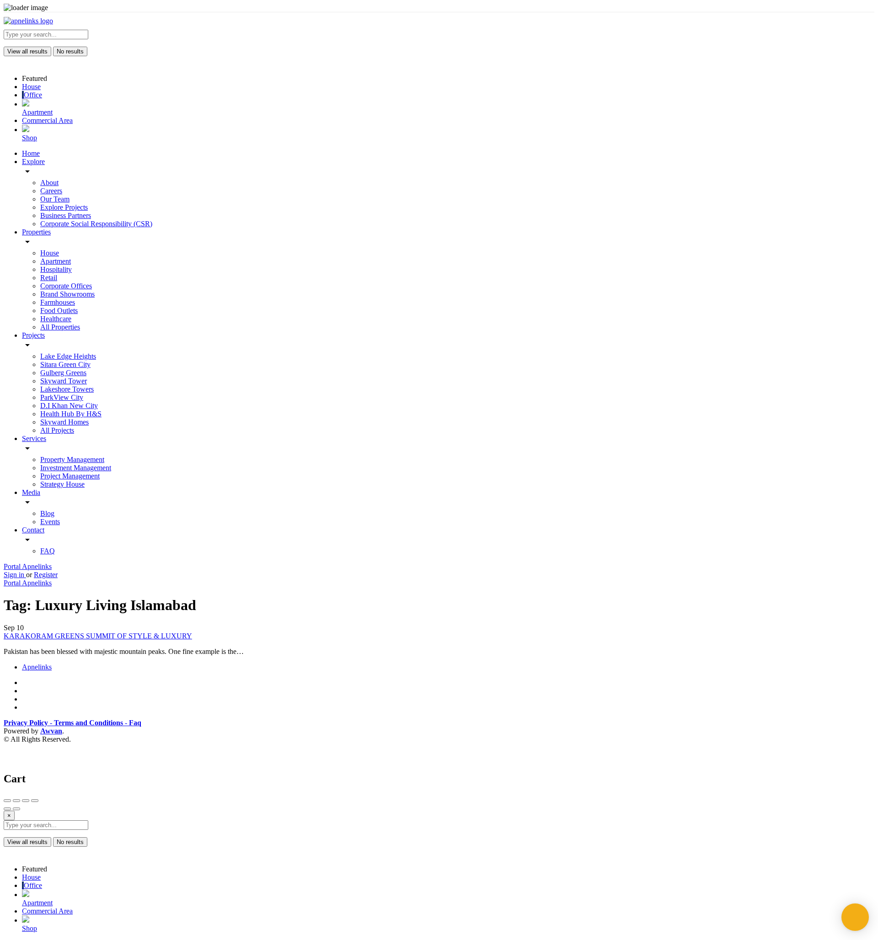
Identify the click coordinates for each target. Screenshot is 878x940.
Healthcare (55, 319)
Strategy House (62, 484)
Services (34, 438)
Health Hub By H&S (71, 414)
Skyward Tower (63, 381)
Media (31, 492)
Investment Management (75, 468)
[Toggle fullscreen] (25, 800)
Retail (48, 277)
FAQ (47, 551)
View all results (27, 51)
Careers (51, 191)
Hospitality (56, 269)
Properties (36, 232)
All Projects (57, 430)
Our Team (55, 199)
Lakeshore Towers (67, 389)
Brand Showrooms (67, 294)
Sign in (15, 575)
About (49, 182)
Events (50, 522)
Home (31, 153)
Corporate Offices (66, 286)
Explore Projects (64, 207)
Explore (33, 161)
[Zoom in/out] (34, 800)
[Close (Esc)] (7, 800)
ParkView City (61, 397)
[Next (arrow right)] (16, 808)
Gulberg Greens (63, 373)
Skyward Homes (64, 422)
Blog (47, 513)
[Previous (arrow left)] (7, 808)
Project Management (70, 476)
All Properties (60, 327)
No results (70, 51)
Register (46, 575)
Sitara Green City (65, 364)
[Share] (16, 800)
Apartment (55, 261)
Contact (33, 530)
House (49, 253)
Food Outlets (59, 310)
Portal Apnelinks (28, 566)
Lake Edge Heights (68, 356)
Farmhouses (57, 302)
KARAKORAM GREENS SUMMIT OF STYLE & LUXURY (98, 636)
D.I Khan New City (69, 405)
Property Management (72, 459)
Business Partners (65, 215)
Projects (33, 335)
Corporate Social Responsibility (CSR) (96, 224)
